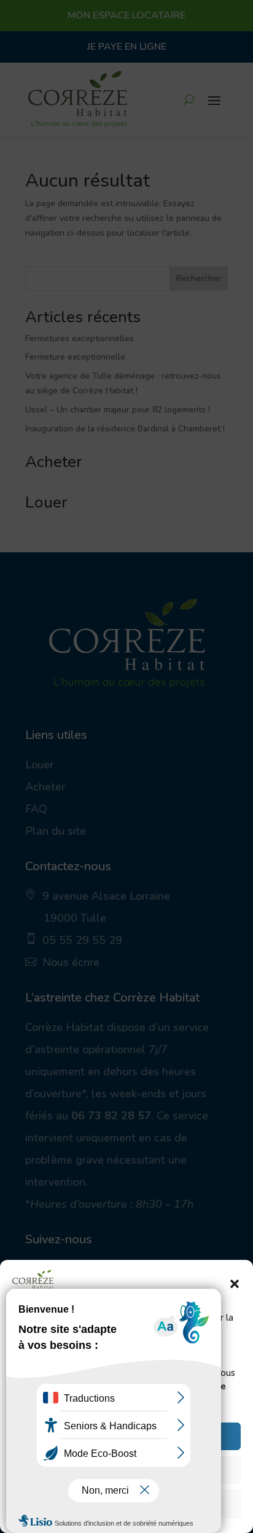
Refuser (126, 1470)
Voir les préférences (127, 1504)
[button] (234, 1284)
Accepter (127, 1437)
